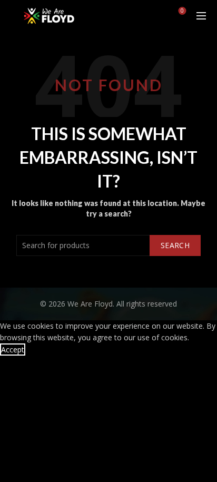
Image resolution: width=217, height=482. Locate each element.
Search (175, 245)
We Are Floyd (90, 304)
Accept (12, 350)
